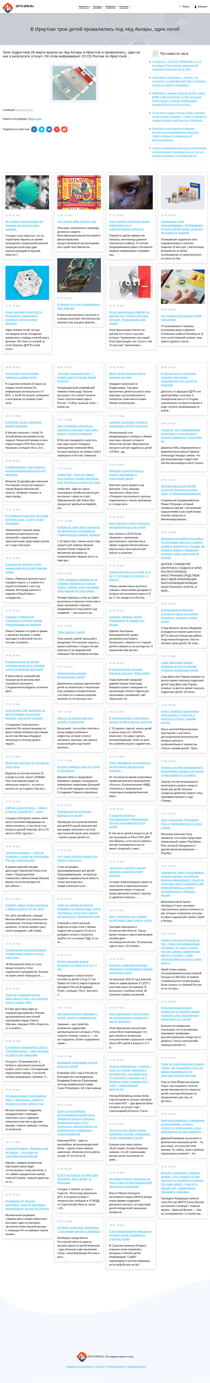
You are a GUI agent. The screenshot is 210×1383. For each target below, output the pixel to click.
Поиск (185, 6)
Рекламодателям (136, 1366)
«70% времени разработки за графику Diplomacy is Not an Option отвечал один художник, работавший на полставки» (78, 585)
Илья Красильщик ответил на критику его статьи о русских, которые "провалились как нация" (129, 318)
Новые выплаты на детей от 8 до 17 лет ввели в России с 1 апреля (129, 575)
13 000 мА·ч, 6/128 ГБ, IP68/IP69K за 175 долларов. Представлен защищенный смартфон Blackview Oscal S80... (176, 65)
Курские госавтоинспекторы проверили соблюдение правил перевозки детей (131, 969)
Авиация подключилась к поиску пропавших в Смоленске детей (126, 474)
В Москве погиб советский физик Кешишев (23, 424)
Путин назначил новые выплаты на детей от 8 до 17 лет (77, 965)
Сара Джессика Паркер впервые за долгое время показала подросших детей (179, 666)
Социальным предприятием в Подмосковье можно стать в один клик (25, 953)
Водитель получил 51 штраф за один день (27, 764)
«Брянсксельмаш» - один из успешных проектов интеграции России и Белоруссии (27, 856)
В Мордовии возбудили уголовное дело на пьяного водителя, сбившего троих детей (180, 615)
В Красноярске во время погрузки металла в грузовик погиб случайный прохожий (25, 665)
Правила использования (79, 1366)
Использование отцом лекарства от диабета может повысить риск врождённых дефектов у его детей (180, 1013)
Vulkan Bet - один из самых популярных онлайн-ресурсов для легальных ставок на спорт (79, 478)
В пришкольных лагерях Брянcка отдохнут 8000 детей (129, 671)
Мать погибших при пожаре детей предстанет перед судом (130, 918)
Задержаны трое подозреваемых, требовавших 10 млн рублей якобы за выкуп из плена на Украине (182, 227)
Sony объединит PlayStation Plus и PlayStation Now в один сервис (181, 823)
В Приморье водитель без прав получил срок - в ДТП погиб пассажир (26, 519)
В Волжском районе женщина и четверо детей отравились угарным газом (130, 1235)
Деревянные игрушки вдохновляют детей (71, 675)
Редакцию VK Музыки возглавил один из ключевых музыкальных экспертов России (27, 1204)
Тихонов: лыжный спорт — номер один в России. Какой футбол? (76, 377)
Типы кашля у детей (71, 632)
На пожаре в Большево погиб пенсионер (181, 317)
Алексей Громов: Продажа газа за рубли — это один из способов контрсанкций (26, 1152)
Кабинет (202, 6)
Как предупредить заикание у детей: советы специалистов (77, 1015)
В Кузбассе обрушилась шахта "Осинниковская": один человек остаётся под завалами (27, 1051)
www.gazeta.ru (24, 109)
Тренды (97, 6)
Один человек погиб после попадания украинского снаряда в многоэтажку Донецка (23, 318)
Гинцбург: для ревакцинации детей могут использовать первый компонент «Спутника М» (181, 435)
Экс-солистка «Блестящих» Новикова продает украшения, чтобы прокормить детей (130, 1134)
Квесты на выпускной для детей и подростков (75, 720)
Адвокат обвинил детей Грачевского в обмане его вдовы (127, 620)
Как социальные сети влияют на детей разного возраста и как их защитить (129, 1017)
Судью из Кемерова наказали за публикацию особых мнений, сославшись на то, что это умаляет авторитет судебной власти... (179, 152)
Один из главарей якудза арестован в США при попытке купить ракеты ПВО (26, 998)
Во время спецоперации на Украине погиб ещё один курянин (24, 225)
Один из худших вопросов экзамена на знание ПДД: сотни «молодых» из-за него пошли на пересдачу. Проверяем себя (79, 911)
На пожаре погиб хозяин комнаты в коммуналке (22, 375)
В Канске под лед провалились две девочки (78, 306)
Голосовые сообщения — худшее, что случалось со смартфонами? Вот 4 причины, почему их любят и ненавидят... (179, 81)
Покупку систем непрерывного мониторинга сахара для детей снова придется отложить (182, 771)
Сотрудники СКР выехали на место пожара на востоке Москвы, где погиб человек (25, 714)
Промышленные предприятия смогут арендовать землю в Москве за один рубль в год (25, 1099)
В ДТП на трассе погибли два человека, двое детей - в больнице (77, 1179)
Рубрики (111, 6)
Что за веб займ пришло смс (76, 221)
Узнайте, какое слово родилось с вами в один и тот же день (26, 907)
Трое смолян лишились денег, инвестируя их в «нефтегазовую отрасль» (129, 225)
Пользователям (115, 1366)
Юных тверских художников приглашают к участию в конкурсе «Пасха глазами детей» (180, 717)
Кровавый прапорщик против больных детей (77, 1064)
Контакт (123, 6)
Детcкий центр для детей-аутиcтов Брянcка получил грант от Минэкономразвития (181, 490)
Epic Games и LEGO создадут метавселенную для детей (129, 525)
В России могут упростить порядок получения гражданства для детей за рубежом (179, 379)
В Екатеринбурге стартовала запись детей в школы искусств (130, 720)
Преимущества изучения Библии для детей (74, 813)
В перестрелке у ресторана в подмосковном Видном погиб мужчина (25, 471)
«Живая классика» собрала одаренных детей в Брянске (128, 424)
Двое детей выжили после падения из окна (127, 375)
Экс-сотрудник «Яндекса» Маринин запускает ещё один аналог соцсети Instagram (77, 429)
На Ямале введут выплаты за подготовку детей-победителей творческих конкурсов (130, 1182)
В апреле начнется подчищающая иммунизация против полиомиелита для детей (128, 821)
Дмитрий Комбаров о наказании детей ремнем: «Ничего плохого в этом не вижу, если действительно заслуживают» (182, 1126)
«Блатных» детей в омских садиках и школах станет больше (127, 871)
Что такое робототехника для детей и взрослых (77, 858)
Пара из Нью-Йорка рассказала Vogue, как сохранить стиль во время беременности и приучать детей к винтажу (182, 1069)
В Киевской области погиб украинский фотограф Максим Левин (26, 568)
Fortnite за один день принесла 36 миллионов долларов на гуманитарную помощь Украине (78, 531)
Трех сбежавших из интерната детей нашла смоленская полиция (129, 766)
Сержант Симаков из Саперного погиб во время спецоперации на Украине (23, 620)
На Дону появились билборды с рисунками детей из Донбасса (78, 1229)
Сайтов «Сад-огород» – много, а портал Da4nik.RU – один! (26, 809)
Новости (84, 6)
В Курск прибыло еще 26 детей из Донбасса (78, 768)
